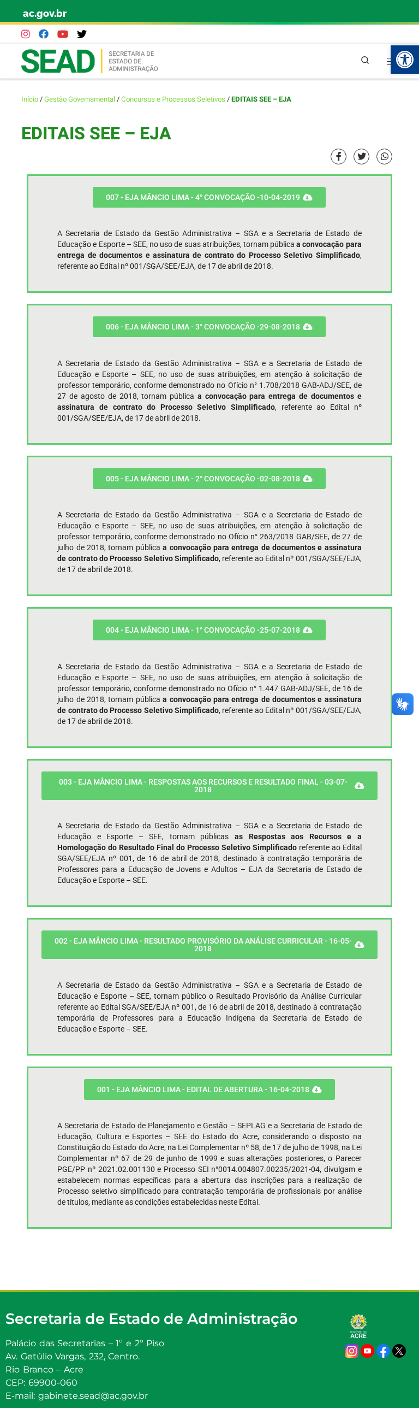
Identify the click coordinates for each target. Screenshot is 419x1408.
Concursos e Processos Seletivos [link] (173, 99)
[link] (405, 59)
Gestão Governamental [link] (79, 99)
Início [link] (29, 99)
